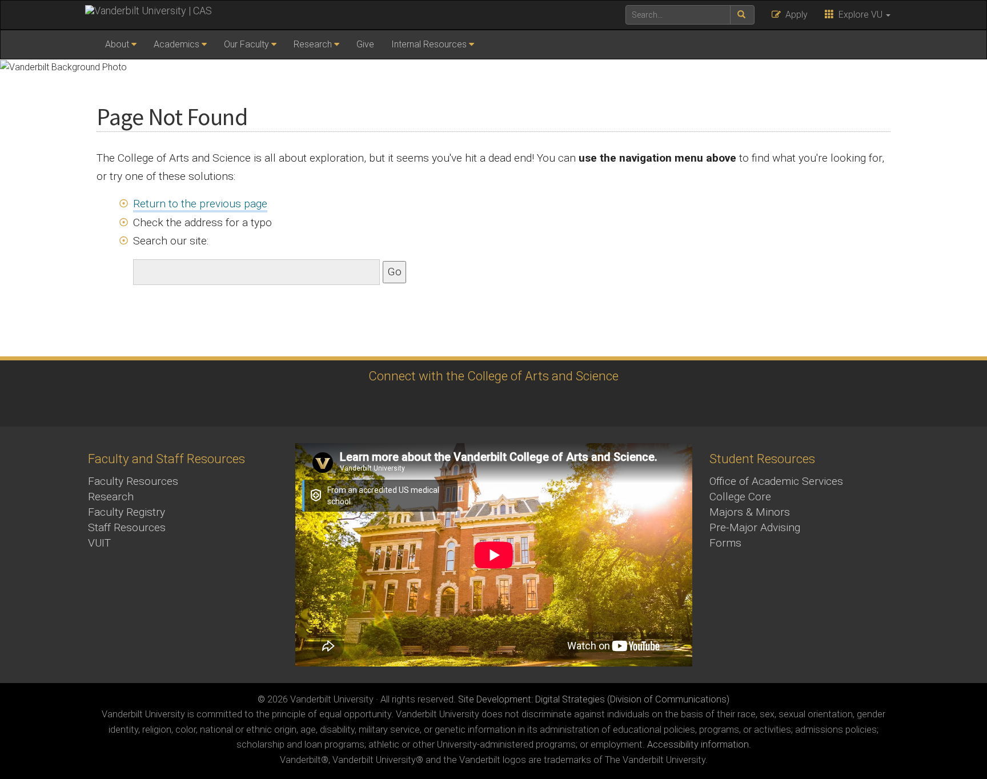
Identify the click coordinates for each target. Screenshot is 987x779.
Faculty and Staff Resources (166, 458)
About (117, 44)
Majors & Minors (749, 512)
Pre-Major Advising (754, 527)
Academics (176, 44)
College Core (740, 496)
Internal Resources (429, 44)
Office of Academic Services (776, 481)
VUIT (99, 542)
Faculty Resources (133, 481)
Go (394, 271)
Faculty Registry (126, 512)
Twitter (459, 404)
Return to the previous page (200, 203)
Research (313, 44)
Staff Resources (127, 527)
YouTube (554, 404)
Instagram (428, 404)
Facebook (522, 404)
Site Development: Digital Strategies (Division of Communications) (593, 699)
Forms (725, 542)
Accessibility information (698, 744)
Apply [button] (794, 14)
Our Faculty (246, 44)
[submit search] (742, 15)
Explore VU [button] (859, 14)
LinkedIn (491, 404)
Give (365, 44)
